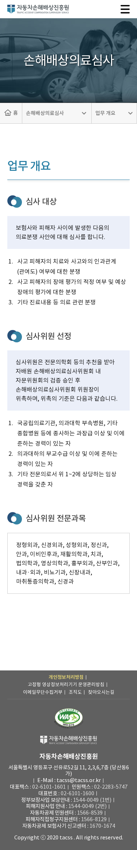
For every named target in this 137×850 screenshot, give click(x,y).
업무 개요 (105, 113)
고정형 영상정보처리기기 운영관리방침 (66, 684)
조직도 (75, 692)
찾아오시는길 (101, 692)
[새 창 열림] (68, 718)
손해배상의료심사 (45, 113)
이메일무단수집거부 (42, 692)
